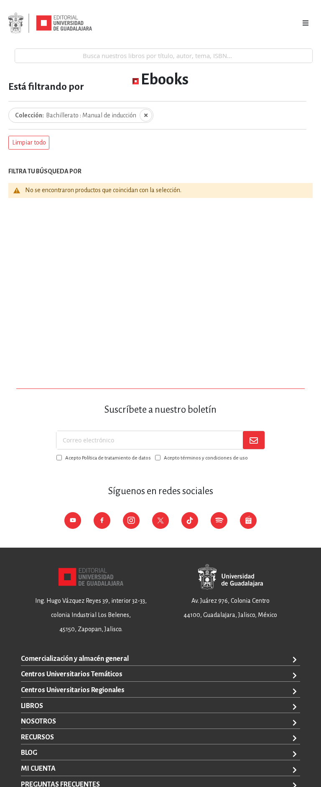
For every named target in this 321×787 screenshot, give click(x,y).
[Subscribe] (254, 440)
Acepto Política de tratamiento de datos (108, 458)
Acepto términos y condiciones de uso (206, 458)
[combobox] (163, 55)
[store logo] (50, 23)
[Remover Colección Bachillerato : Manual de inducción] (146, 115)
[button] (28, 143)
